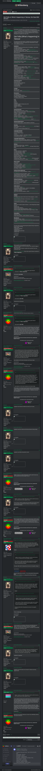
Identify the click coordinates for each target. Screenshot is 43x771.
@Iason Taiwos (33, 56)
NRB (4, 690)
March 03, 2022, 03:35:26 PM (18, 494)
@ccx (21, 114)
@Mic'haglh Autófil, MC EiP (25, 214)
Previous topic (32, 21)
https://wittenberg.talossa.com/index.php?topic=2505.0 (23, 222)
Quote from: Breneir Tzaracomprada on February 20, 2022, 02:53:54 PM (24, 268)
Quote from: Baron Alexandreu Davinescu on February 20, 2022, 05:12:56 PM (25, 347)
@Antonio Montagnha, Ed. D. (19, 60)
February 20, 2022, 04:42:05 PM (18, 287)
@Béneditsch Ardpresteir (29, 126)
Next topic (37, 21)
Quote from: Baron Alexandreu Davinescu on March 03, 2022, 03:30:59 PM (24, 496)
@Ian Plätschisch (32, 49)
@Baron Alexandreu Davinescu (32, 115)
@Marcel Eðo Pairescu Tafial (30, 164)
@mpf (22, 157)
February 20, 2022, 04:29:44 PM (18, 265)
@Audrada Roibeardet (27, 76)
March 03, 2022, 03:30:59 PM (18, 472)
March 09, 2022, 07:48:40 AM (18, 667)
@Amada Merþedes (27, 155)
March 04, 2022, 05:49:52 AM (18, 576)
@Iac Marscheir (28, 135)
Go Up (4, 734)
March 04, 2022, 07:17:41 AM (18, 623)
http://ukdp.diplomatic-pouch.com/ (24, 119)
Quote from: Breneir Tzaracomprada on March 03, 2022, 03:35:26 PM (24, 552)
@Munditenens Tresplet (31, 71)
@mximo (36, 175)
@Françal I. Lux (29, 166)
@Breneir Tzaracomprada (30, 61)
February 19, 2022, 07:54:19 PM (18, 27)
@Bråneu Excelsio (31, 110)
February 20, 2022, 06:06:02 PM (18, 367)
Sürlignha (19, 280)
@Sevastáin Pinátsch (26, 90)
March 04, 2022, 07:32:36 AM (18, 644)
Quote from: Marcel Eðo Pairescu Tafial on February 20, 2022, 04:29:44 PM (24, 289)
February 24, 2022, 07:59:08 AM (18, 404)
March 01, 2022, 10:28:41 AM (18, 427)
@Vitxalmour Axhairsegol (28, 62)
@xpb (30, 77)
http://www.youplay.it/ (18, 117)
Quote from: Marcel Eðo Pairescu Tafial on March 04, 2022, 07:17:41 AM (24, 647)
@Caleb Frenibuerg (28, 219)
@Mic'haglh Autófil (30, 75)
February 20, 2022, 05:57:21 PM (18, 345)
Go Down (4, 24)
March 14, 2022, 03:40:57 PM (18, 712)
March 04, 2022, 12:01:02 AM (18, 538)
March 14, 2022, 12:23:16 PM (18, 690)
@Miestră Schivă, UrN (33, 50)
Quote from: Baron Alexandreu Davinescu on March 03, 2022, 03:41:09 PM (24, 540)
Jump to (24, 739)
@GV (28, 50)
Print (39, 24)
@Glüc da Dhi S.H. (32, 78)
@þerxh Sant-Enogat (21, 221)
